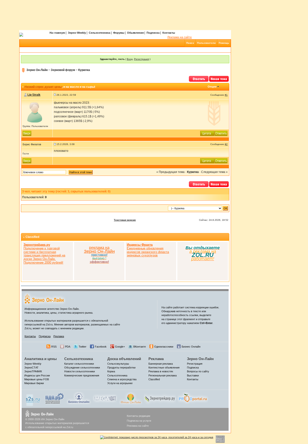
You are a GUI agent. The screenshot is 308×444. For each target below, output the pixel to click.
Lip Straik (33, 94)
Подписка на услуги (139, 420)
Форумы (118, 32)
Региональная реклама (162, 375)
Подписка (153, 32)
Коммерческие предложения (81, 375)
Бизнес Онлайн (191, 346)
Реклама (58, 336)
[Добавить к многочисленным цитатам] (207, 133)
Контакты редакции (138, 415)
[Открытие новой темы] (219, 78)
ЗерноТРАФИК (33, 371)
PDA (67, 346)
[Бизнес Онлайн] (78, 398)
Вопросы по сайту (198, 371)
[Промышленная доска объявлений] (54, 398)
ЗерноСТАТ (31, 367)
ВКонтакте (139, 346)
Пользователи (206, 43)
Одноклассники (163, 346)
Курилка (84, 70)
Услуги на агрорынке (120, 383)
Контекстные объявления (164, 367)
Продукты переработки (121, 367)
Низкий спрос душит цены (43, 87)
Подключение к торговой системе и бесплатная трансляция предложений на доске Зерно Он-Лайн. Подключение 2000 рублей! (44, 253)
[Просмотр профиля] (35, 112)
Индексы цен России (37, 375)
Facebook (101, 346)
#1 (226, 95)
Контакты (168, 32)
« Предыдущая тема (170, 172)
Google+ (120, 346)
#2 (226, 144)
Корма (111, 371)
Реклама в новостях (160, 371)
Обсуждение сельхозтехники (82, 367)
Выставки (193, 375)
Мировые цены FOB (36, 379)
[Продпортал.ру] (193, 398)
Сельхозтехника (99, 32)
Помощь (224, 43)
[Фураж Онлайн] (130, 398)
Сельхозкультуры (118, 363)
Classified (32, 237)
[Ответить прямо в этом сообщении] (221, 133)
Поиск (190, 43)
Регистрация (141, 59)
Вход (130, 59)
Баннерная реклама (160, 363)
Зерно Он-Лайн (37, 70)
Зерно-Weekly (77, 32)
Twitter (82, 346)
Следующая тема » (214, 172)
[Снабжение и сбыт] (33, 398)
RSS (54, 346)
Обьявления (135, 32)
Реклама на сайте (179, 37)
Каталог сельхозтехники (79, 363)
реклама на (99, 248)
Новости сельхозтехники (79, 371)
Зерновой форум (63, 70)
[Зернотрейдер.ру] (160, 398)
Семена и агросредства (121, 379)
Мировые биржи (34, 383)
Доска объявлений (124, 359)
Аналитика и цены (40, 359)
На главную (57, 32)
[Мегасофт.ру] (105, 398)
